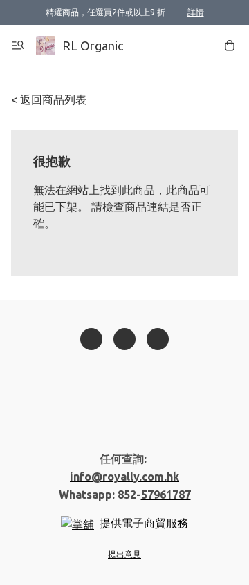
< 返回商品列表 (48, 99)
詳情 (195, 12)
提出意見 (124, 554)
